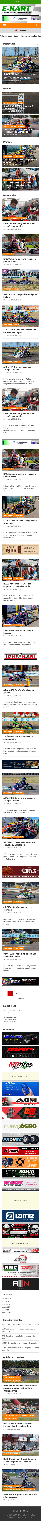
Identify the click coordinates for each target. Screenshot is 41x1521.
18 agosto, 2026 (9, 134)
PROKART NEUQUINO (17, 126)
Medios (7, 88)
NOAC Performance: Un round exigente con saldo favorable (17, 184)
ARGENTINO (8, 71)
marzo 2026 (6, 1313)
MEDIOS (20, 103)
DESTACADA (17, 71)
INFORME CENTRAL (28, 1415)
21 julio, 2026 (8, 1500)
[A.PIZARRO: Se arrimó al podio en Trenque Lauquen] (20, 784)
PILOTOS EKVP (18, 156)
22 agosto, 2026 (9, 335)
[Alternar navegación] (5, 25)
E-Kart (18, 81)
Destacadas (9, 43)
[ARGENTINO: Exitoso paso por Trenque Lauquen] (20, 353)
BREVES (6, 218)
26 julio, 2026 (8, 1464)
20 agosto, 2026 (9, 111)
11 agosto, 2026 (9, 1394)
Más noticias (9, 195)
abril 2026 (5, 1310)
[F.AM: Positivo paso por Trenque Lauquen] (20, 616)
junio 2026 (6, 1304)
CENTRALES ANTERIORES (12, 1377)
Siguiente (20, 998)
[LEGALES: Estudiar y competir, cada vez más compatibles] (20, 399)
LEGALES (24, 218)
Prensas (7, 142)
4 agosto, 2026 (8, 1429)
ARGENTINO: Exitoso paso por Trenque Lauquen (20, 76)
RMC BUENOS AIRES (10, 1418)
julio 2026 (5, 1302)
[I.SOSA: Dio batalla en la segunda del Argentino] (20, 506)
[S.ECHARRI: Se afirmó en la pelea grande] (20, 676)
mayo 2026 (6, 1307)
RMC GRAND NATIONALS (12, 1454)
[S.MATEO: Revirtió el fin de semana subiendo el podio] (20, 940)
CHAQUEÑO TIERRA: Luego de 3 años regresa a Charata (18, 107)
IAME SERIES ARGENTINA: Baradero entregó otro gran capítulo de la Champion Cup (20, 1388)
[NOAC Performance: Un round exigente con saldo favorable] (20, 570)
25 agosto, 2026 (9, 81)
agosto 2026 (6, 1299)
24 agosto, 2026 (9, 164)
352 (29, 993)
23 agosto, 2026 (9, 300)
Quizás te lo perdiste (13, 1357)
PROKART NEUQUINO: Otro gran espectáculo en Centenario (18, 130)
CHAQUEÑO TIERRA (10, 103)
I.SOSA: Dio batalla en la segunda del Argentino (20, 1343)
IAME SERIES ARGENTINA (12, 1380)
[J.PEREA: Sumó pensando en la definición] (20, 893)
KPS (12, 253)
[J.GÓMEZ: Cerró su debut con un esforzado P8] (20, 722)
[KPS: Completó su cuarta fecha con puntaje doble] (20, 460)
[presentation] (34, 43)
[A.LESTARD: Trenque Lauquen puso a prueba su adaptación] (20, 828)
